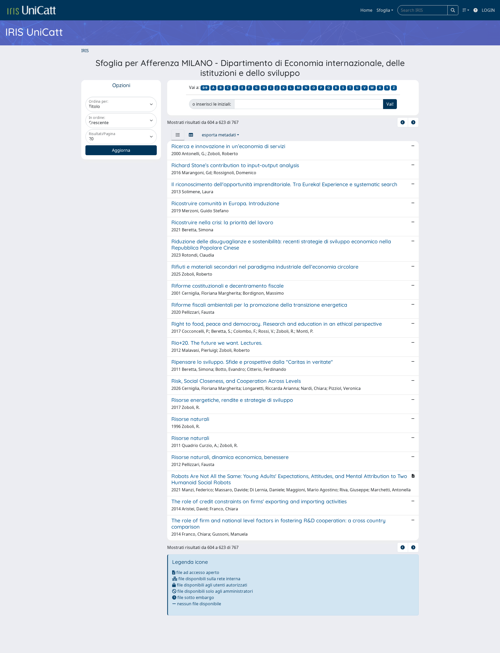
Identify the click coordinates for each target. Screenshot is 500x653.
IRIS (85, 50)
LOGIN (488, 10)
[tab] (177, 134)
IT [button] (464, 10)
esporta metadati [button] (219, 135)
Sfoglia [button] (383, 10)
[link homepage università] (31, 10)
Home (366, 10)
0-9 (205, 88)
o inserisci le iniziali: (211, 104)
